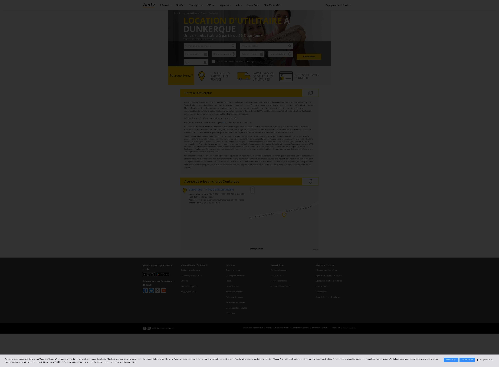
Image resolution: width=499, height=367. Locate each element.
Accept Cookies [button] (451, 360)
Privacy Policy (130, 362)
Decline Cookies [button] (467, 360)
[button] (485, 360)
